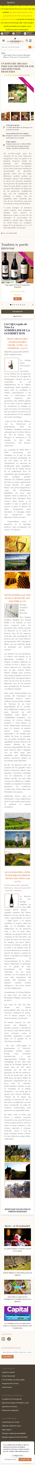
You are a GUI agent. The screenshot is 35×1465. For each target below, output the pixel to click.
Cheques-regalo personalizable (14, 1433)
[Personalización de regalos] (3, 135)
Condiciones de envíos (10, 1422)
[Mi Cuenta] (26, 40)
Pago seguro (6, 1429)
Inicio (3, 53)
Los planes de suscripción (12, 1399)
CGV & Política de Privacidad (13, 1380)
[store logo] (15, 40)
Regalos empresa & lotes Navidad (15, 1437)
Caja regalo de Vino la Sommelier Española (17, 286)
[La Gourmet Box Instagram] (3, 1339)
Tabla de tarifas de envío (11, 1426)
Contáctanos (7, 1387)
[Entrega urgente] (3, 127)
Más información (21, 1451)
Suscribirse (7, 1356)
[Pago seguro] (3, 145)
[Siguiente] (33, 305)
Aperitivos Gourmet (9, 1406)
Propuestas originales (10, 1410)
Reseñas (18, 316)
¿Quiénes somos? (8, 1372)
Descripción (17, 311)
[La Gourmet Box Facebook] (9, 1339)
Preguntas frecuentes (10, 1383)
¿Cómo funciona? (8, 1376)
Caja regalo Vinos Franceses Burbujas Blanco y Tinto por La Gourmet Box (16, 56)
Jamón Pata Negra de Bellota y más (15, 1403)
